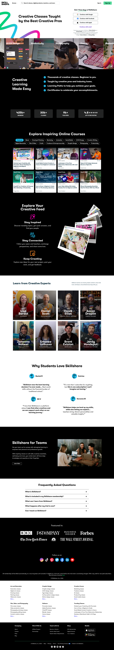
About (16, 629)
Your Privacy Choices (63, 643)
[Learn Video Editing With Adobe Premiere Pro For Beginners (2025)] (68, 182)
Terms (54, 643)
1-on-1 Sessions (71, 633)
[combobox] (40, 3)
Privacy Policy (79, 31)
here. (63, 575)
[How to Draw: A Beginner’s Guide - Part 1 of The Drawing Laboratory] (45, 182)
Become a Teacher (54, 629)
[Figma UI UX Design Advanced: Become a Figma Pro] (90, 159)
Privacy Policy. (92, 35)
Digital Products (71, 631)
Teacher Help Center (55, 631)
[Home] (6, 3)
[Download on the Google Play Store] (92, 634)
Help (45, 643)
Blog (16, 635)
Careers (17, 631)
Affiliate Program (36, 629)
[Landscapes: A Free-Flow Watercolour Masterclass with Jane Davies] (68, 159)
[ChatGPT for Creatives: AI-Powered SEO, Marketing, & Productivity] (23, 182)
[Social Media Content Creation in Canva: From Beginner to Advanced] (45, 159)
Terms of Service (92, 30)
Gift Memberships (71, 629)
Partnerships (35, 631)
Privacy (49, 643)
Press (16, 633)
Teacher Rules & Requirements (57, 633)
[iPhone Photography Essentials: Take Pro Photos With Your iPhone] (90, 182)
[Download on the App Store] (92, 630)
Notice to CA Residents (77, 643)
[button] (108, 3)
